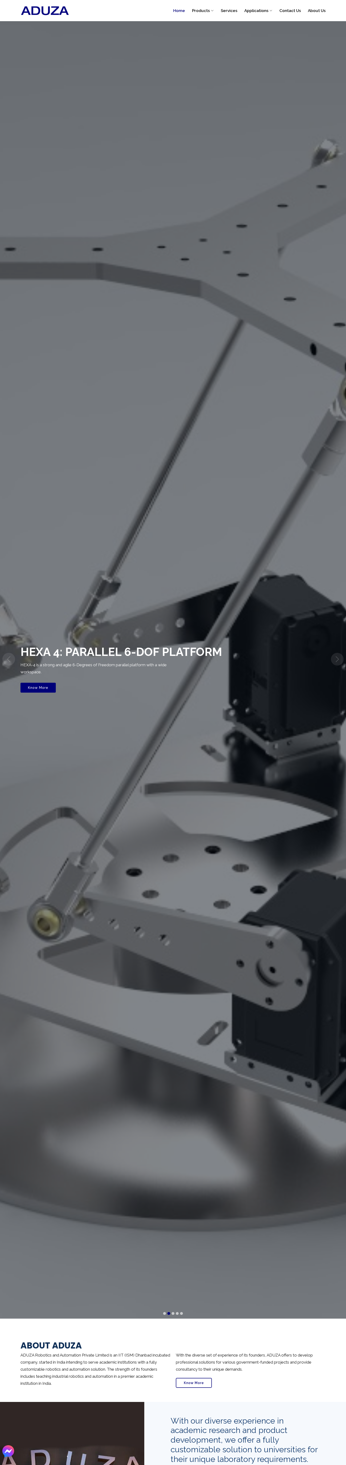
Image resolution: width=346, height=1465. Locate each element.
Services (229, 10)
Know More (38, 690)
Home (179, 10)
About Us (317, 10)
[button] (8, 659)
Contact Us (290, 10)
